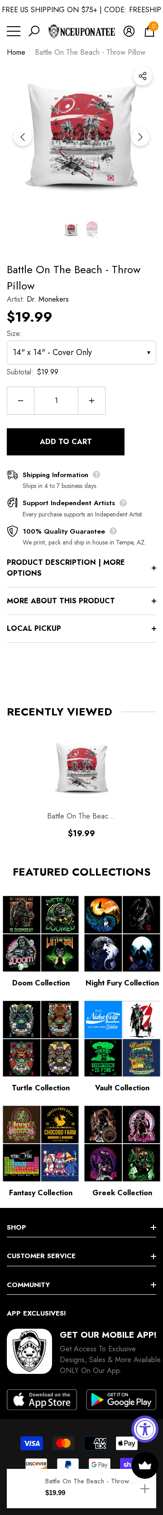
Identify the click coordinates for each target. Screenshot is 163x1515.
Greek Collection (122, 1193)
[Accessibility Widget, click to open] (144, 1429)
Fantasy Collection (40, 1193)
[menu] (13, 31)
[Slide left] (23, 137)
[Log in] (129, 31)
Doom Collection (41, 983)
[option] (81, 137)
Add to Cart (66, 441)
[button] (34, 31)
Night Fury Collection (122, 983)
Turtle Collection (41, 1088)
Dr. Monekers (48, 299)
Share (143, 76)
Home (16, 52)
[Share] (143, 76)
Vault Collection (122, 1088)
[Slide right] (140, 137)
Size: (14, 333)
